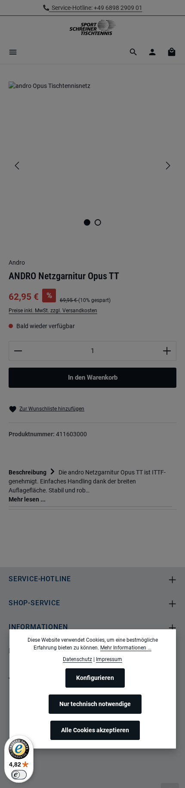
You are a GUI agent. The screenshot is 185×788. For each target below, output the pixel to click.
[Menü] (13, 51)
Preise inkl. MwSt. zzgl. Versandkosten (53, 311)
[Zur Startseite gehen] (92, 28)
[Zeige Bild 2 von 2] (98, 222)
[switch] (19, 774)
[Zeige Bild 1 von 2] (87, 222)
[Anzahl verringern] (18, 351)
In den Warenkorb (92, 377)
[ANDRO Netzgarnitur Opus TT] (92, 146)
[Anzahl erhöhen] (167, 351)
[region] (92, 166)
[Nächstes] (167, 166)
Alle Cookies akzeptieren (95, 730)
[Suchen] (133, 51)
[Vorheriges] (18, 166)
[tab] (90, 485)
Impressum (109, 659)
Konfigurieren (95, 677)
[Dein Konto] (152, 51)
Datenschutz (77, 659)
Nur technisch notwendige (95, 703)
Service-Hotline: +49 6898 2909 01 (95, 7)
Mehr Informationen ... (125, 648)
